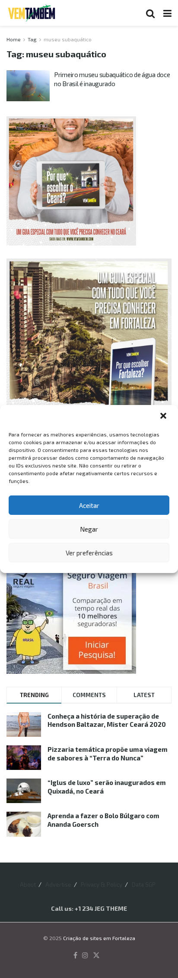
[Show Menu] (167, 13)
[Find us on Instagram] (85, 955)
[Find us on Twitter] (96, 955)
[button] (164, 416)
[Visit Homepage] (31, 13)
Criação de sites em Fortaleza (99, 938)
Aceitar (89, 505)
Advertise (58, 884)
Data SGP (144, 884)
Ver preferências (89, 553)
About (28, 884)
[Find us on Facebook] (75, 955)
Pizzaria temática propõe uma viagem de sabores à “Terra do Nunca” (108, 753)
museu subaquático (68, 39)
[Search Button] (150, 13)
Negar (89, 529)
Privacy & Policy (101, 884)
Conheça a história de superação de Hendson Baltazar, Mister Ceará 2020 (107, 720)
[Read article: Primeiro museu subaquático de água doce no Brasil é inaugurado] (28, 85)
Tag (32, 39)
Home (13, 39)
